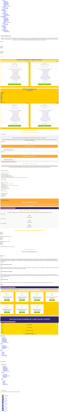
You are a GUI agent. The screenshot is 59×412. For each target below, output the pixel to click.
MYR (4, 399)
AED (4, 403)
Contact (5, 12)
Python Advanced (6, 4)
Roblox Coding (4, 341)
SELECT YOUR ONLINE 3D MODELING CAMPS (8, 161)
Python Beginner (6, 3)
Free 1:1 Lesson (6, 8)
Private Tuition (6, 7)
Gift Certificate (4, 26)
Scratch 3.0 (3, 338)
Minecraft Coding (6, 19)
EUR (4, 396)
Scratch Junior (6, 1)
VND (4, 410)
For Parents (3, 29)
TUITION (3, 23)
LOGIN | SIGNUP (5, 13)
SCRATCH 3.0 (6, 2)
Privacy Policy (5, 383)
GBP (4, 398)
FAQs (3, 354)
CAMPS (3, 9)
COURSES (3, 0)
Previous (1, 284)
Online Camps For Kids (6, 375)
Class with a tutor (6, 14)
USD (5, 395)
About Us (5, 11)
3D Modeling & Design (7, 22)
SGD (4, 407)
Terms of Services (4, 355)
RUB (4, 401)
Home (4, 380)
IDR (4, 404)
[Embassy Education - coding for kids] (3, 16)
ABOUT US (4, 10)
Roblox (5, 5)
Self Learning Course (7, 15)
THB (4, 409)
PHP (4, 406)
